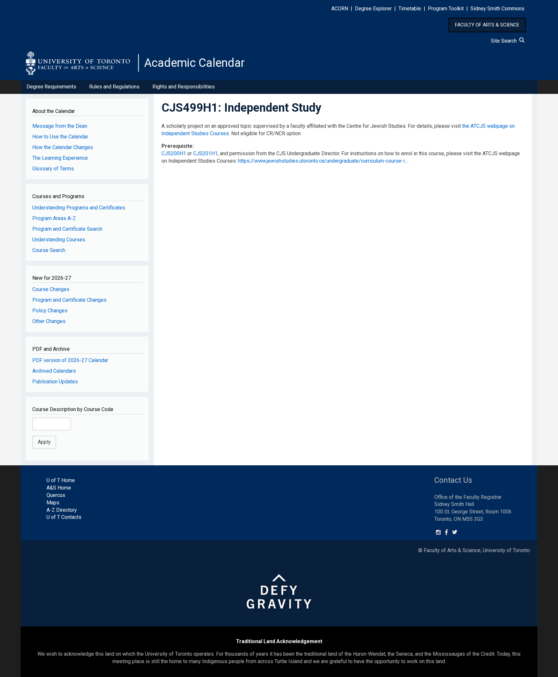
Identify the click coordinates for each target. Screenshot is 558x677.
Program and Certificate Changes (69, 300)
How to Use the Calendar (60, 137)
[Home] (82, 63)
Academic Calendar (194, 63)
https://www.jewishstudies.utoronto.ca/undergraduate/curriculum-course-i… (323, 161)
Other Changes (49, 321)
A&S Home (58, 488)
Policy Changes (49, 311)
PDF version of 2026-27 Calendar (70, 360)
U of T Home (60, 480)
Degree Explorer (373, 8)
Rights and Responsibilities (183, 87)
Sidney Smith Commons (497, 8)
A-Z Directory (61, 510)
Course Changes (50, 289)
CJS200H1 (173, 153)
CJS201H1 (205, 153)
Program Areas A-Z (54, 218)
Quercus (55, 495)
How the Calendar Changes (62, 147)
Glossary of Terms (53, 169)
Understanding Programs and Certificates (78, 208)
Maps (52, 503)
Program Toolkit (446, 8)
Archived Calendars (54, 371)
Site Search (505, 41)
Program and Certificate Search (67, 229)
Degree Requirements (51, 87)
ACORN (339, 8)
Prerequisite (176, 146)
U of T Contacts (63, 517)
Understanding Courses (58, 240)
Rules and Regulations (114, 87)
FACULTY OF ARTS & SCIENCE (487, 25)
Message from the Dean (59, 126)
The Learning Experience (60, 158)
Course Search (48, 250)
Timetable (409, 8)
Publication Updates (55, 382)
